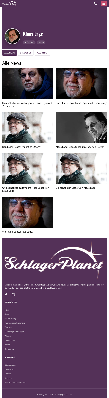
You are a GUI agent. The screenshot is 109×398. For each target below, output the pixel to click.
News (7, 310)
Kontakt (8, 373)
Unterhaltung (10, 318)
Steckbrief (25, 53)
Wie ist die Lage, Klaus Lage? (17, 231)
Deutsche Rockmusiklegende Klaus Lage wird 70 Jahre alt (27, 104)
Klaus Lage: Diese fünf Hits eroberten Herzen (80, 146)
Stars (7, 314)
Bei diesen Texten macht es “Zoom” (21, 146)
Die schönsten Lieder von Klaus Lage (75, 187)
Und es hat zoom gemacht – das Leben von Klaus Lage (25, 189)
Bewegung (9, 349)
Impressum (9, 369)
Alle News (9, 53)
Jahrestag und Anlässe (14, 331)
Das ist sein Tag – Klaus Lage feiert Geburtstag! (81, 103)
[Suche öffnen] (96, 3)
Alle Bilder (42, 53)
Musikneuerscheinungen (15, 323)
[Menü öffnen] (104, 3)
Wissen (8, 336)
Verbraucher (10, 340)
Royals (7, 344)
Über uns (8, 378)
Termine (8, 327)
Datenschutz (10, 365)
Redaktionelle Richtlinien (15, 382)
